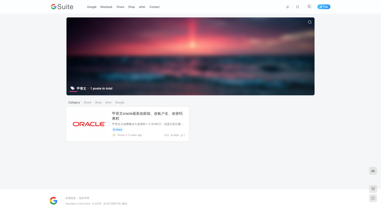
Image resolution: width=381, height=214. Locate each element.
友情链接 (70, 198)
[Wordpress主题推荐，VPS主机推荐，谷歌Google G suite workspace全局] (53, 200)
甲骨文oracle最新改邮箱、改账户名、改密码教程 (147, 116)
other (108, 102)
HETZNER (111, 203)
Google (119, 102)
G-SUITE (97, 203)
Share (87, 102)
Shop (98, 102)
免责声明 (84, 198)
